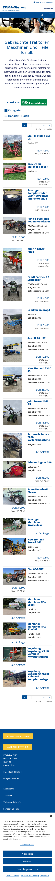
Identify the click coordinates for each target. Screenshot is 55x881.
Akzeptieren (27, 853)
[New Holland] (48, 8)
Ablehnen (27, 861)
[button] (50, 816)
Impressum (44, 876)
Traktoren (7, 795)
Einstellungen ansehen (27, 869)
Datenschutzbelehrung (30, 876)
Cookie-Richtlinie (12, 876)
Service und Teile (11, 809)
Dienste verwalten (27, 844)
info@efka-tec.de (11, 778)
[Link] (14, 8)
